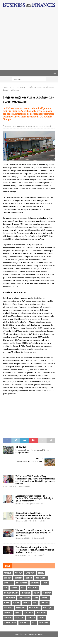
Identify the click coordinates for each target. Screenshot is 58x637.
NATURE (26, 603)
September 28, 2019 (24, 521)
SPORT (42, 618)
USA (34, 622)
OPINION (44, 603)
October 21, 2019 (22, 504)
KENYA (36, 593)
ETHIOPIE (35, 583)
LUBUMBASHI (9, 598)
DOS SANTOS (41, 578)
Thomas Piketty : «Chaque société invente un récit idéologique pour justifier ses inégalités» (35, 532)
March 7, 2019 (10, 126)
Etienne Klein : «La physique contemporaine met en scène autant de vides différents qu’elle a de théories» (33, 515)
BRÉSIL (41, 573)
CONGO (29, 578)
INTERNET (26, 593)
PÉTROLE (8, 612)
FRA (5, 588)
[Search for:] (29, 79)
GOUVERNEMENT (11, 593)
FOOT (44, 583)
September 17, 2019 (23, 538)
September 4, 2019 (23, 555)
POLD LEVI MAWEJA (27, 126)
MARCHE (45, 598)
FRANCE (14, 588)
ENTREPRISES (21, 583)
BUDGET (7, 578)
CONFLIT (18, 578)
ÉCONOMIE (43, 622)
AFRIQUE (7, 573)
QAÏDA (18, 612)
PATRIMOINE (34, 607)
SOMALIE (31, 618)
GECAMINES (33, 588)
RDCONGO (28, 612)
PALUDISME (20, 607)
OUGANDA (8, 607)
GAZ (22, 588)
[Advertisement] (29, 40)
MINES (6, 603)
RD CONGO (41, 612)
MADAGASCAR (24, 598)
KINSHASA (47, 593)
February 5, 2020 (10, 486)
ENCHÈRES (8, 583)
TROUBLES (24, 622)
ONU (35, 603)
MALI (36, 598)
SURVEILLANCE (10, 622)
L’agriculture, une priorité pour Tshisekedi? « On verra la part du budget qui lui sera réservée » (34, 498)
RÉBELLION (19, 618)
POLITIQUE (47, 607)
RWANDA (7, 618)
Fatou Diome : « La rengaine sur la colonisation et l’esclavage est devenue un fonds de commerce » (35, 549)
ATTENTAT (30, 573)
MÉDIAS (16, 603)
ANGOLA (18, 573)
